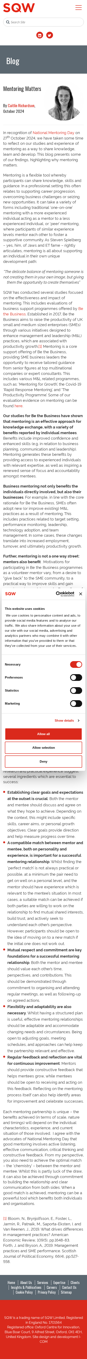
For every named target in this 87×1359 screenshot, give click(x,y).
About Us (26, 1282)
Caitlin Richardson (21, 105)
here (19, 405)
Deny (43, 761)
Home (11, 1282)
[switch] (76, 677)
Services (42, 1282)
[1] (40, 346)
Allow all (43, 734)
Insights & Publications (26, 1287)
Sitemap (66, 1292)
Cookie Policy (24, 1292)
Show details (64, 720)
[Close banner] (80, 593)
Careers (52, 1287)
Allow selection (43, 747)
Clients (75, 1282)
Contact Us (69, 1287)
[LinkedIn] (39, 35)
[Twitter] (49, 35)
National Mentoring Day (53, 132)
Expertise (59, 1282)
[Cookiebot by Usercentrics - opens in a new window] (56, 594)
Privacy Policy (47, 1292)
